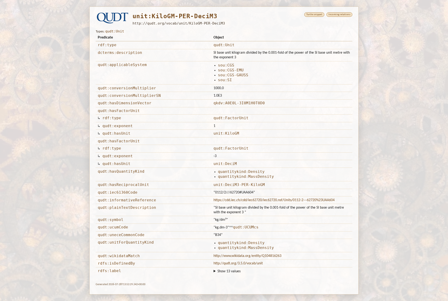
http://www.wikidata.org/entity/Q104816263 (247, 256)
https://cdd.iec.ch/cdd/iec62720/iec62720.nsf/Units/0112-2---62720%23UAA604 (274, 200)
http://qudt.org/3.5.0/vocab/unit (238, 263)
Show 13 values (229, 271)
